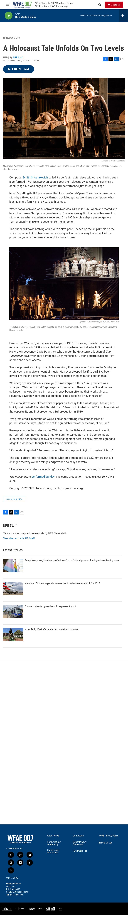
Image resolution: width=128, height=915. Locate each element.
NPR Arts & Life (11, 37)
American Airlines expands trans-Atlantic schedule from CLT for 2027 (62, 583)
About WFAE (53, 836)
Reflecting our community (54, 843)
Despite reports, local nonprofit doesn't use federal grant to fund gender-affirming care (72, 560)
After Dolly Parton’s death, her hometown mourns (51, 629)
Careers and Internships (53, 851)
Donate (115, 4)
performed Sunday (43, 476)
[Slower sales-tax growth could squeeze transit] (13, 611)
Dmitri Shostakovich (35, 177)
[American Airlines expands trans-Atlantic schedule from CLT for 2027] (13, 588)
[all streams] (123, 15)
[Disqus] (64, 702)
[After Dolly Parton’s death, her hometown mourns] (13, 634)
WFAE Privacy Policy (108, 836)
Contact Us (78, 836)
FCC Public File (80, 851)
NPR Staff (18, 57)
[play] (8, 15)
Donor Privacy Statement (79, 843)
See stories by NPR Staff (19, 538)
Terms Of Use (105, 843)
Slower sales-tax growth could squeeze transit (50, 606)
